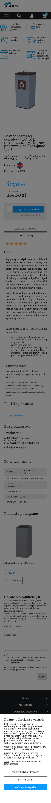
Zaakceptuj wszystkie (25, 787)
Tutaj (7, 761)
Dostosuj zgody (25, 779)
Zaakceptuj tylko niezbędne (25, 772)
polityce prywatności (25, 757)
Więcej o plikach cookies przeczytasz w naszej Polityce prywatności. (25, 747)
